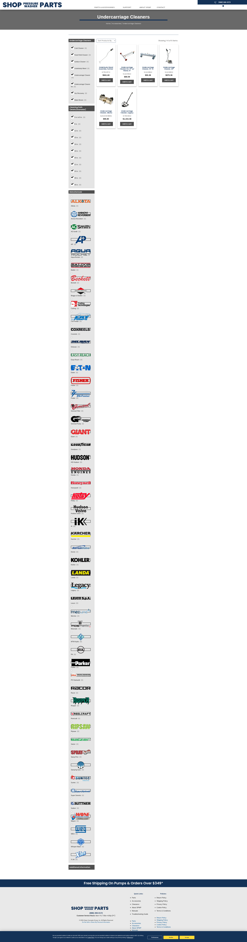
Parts (134, 898)
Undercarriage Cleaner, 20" (169, 68)
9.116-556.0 (127, 74)
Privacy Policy (162, 904)
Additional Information (79, 867)
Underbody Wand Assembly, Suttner (106, 68)
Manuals (135, 911)
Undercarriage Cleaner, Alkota (106, 112)
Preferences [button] (130, 937)
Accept (187, 937)
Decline (171, 937)
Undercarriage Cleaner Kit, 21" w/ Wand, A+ (127, 69)
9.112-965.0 (169, 72)
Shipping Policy (162, 901)
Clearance (135, 904)
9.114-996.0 (148, 72)
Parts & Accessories (104, 7)
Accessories (116, 23)
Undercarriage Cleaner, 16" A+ (148, 68)
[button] (82, 867)
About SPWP (145, 7)
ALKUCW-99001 (106, 116)
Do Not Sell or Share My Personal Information (96, 922)
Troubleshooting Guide (140, 914)
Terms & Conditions (164, 911)
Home (108, 23)
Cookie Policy (162, 907)
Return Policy (161, 898)
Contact (161, 7)
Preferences (154, 937)
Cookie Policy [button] (90, 937)
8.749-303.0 (127, 116)
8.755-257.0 (106, 72)
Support (127, 7)
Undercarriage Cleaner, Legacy (127, 112)
